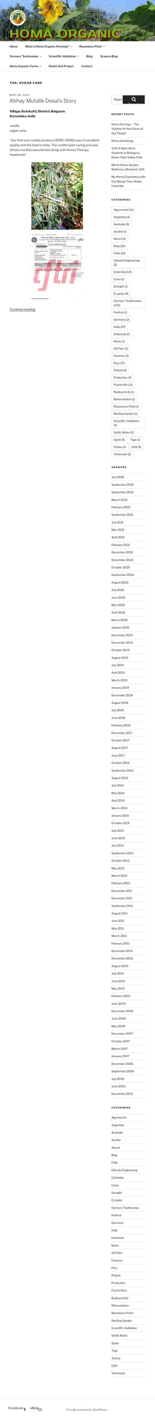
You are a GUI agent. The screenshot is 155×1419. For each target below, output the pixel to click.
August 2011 (119, 913)
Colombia (122, 272)
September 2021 (122, 514)
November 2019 (122, 642)
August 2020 (120, 582)
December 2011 (121, 890)
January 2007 (120, 1056)
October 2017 (120, 740)
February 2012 (120, 883)
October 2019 (120, 650)
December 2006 (122, 1063)
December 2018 (122, 695)
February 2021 (120, 544)
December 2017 (121, 733)
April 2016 (118, 800)
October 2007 (120, 1041)
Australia (121, 224)
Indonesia (122, 334)
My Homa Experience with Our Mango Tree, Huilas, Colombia (128, 181)
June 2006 (118, 1086)
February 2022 (120, 507)
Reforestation (124, 399)
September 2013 (122, 853)
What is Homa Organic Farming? (47, 46)
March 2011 (119, 935)
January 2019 (120, 687)
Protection (122, 377)
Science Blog (109, 56)
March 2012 (119, 875)
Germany (121, 319)
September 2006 (122, 1071)
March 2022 (119, 499)
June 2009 (118, 1003)
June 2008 (118, 1018)
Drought (121, 286)
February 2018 (120, 725)
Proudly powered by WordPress (86, 1409)
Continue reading (22, 309)
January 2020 (120, 627)
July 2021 (117, 522)
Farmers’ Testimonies (24, 56)
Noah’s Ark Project (61, 66)
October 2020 (120, 567)
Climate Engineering (127, 262)
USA (136, 447)
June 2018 (118, 717)
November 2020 (122, 560)
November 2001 (122, 1093)
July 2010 (117, 973)
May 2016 (118, 793)
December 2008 (122, 1011)
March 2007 (119, 1048)
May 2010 (118, 988)
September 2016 (122, 770)
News (119, 341)
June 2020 (118, 597)
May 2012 (117, 868)
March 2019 (119, 680)
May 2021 (117, 529)
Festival (120, 312)
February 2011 (120, 943)
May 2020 (118, 605)
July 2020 (117, 590)
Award (120, 238)
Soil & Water (124, 432)
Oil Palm (121, 348)
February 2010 (120, 996)
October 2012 (120, 860)
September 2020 (122, 574)
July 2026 (117, 477)
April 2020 (118, 612)
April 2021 (118, 537)
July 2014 (117, 845)
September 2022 (122, 492)
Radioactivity (124, 392)
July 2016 (117, 785)
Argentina (122, 217)
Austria (120, 231)
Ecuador (121, 293)
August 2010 (119, 966)
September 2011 (122, 906)
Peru (119, 363)
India (119, 326)
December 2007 (122, 1033)
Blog (89, 56)
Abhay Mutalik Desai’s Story (42, 101)
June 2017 (118, 755)
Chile (120, 253)
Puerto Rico (123, 384)
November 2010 (122, 958)
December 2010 (122, 951)
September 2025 (122, 484)
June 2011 (118, 920)
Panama (121, 355)
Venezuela (122, 454)
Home (14, 46)
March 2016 (119, 808)
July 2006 (117, 1078)
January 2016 (120, 815)
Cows (119, 279)
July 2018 (117, 710)
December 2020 (122, 552)
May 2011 (117, 928)
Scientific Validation (62, 56)
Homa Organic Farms (24, 66)
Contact (87, 66)
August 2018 (119, 702)
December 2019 (122, 635)
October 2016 (120, 763)
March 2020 (119, 620)
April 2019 (118, 672)
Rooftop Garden (126, 413)
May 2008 (118, 1026)
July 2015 (117, 830)
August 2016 (119, 778)
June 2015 (118, 838)
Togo (135, 439)
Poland (120, 370)
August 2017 (119, 747)
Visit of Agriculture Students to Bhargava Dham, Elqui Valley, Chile (126, 152)
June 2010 (118, 981)
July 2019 (117, 665)
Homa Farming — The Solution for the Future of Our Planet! (127, 128)
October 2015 (120, 823)
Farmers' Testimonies (127, 303)
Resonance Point (90, 46)
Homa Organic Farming (65, 40)
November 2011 (121, 898)
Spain (119, 439)
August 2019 (119, 657)
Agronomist (124, 209)
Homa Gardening (122, 140)
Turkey (120, 447)
